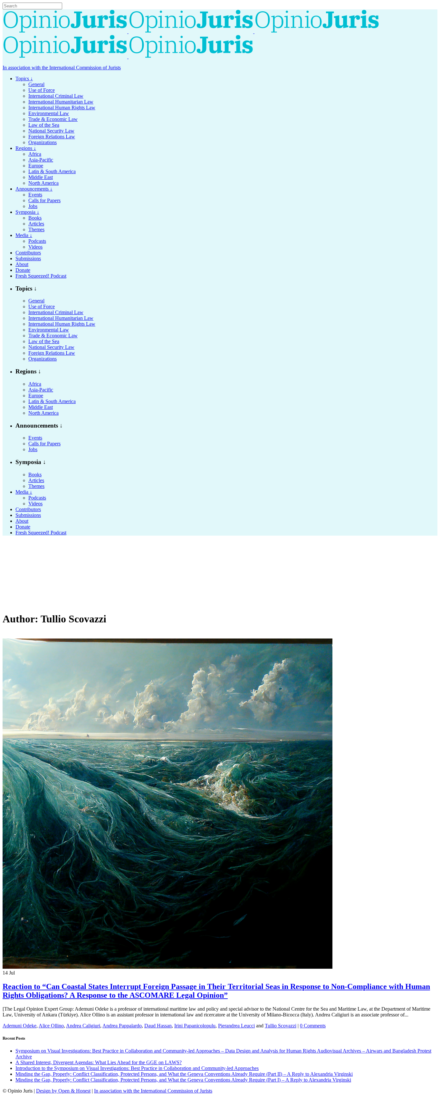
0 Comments (313, 1025)
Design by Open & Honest (63, 1091)
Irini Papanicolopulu (194, 1025)
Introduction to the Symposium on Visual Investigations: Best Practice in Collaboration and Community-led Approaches (137, 1068)
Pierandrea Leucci (236, 1025)
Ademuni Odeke (19, 1025)
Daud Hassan (158, 1025)
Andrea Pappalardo (122, 1025)
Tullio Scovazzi (280, 1025)
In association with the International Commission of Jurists (62, 67)
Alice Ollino (51, 1025)
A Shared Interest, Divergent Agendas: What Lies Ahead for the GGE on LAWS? (98, 1062)
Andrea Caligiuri (83, 1025)
